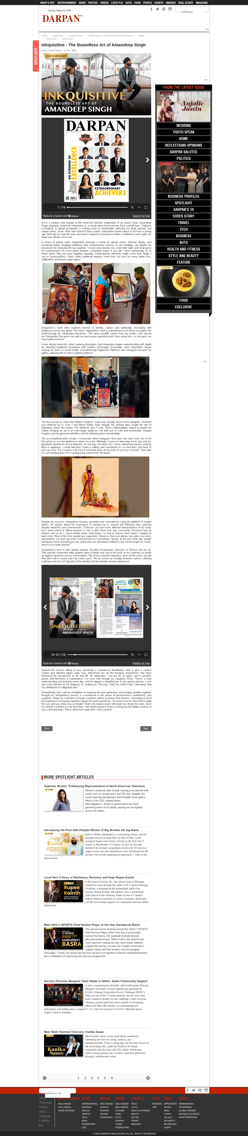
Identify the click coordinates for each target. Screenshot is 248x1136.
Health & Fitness (140, 1110)
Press (42, 1112)
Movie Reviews (66, 1110)
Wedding (183, 125)
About (42, 1098)
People (147, 2)
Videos (104, 2)
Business (183, 236)
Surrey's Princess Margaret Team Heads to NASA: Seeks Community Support (96, 981)
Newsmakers (186, 1104)
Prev (47, 728)
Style (134, 1107)
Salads (168, 1117)
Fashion (104, 1110)
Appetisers (170, 1104)
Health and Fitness (183, 249)
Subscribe (45, 1116)
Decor (135, 1117)
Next (146, 728)
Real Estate (185, 2)
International (90, 1104)
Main (166, 1110)
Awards (171, 2)
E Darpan (44, 1121)
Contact (44, 1107)
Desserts (169, 1121)
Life (84, 1127)
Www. (141, 36)
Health (86, 1110)
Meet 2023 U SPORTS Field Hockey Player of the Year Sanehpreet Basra (92, 924)
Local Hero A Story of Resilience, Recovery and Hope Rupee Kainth (89, 877)
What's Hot (47, 2)
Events (159, 2)
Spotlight (67, 39)
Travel (183, 222)
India (84, 1121)
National (87, 1107)
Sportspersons (188, 1117)
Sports (86, 1114)
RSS (41, 1125)
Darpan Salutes (183, 152)
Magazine (202, 2)
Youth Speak (183, 132)
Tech (184, 229)
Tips (154, 1107)
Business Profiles (183, 196)
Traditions (45, 1102)
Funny (118, 1124)
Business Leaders (189, 1114)
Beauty (135, 1114)
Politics (184, 158)
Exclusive (183, 307)
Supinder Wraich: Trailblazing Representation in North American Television (94, 786)
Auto (129, 2)
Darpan (119, 1121)
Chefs (167, 1127)
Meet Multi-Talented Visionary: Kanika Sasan (74, 1032)
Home (45, 36)
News (82, 2)
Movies (104, 1114)
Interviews (185, 1107)
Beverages (170, 1124)
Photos (93, 2)
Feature (183, 262)
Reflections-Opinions (183, 145)
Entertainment (67, 2)
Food (137, 2)
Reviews (157, 1104)
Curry (167, 1114)
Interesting (88, 1124)
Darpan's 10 (183, 209)
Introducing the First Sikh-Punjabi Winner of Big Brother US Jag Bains (91, 830)
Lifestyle (117, 2)
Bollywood (64, 1104)
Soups (167, 1107)
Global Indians (187, 1110)
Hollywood (64, 1107)
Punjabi (119, 1110)
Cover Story (75, 36)
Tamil (118, 1114)
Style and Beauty (184, 255)
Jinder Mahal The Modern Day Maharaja (110, 36)
